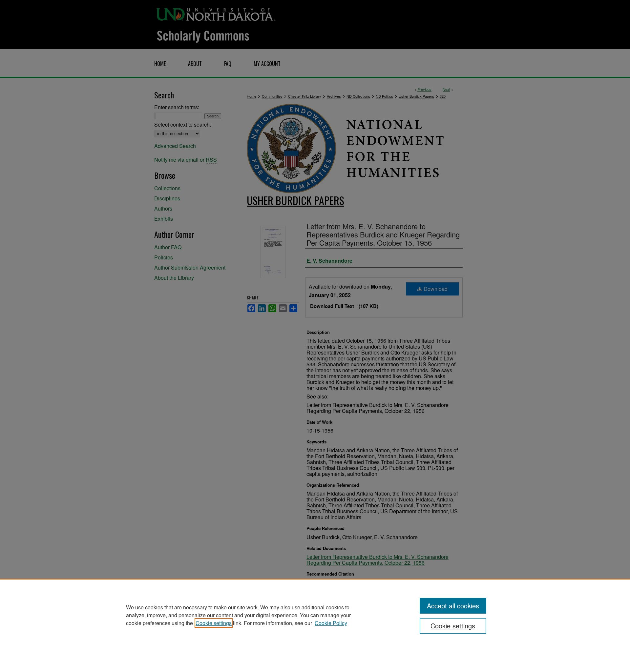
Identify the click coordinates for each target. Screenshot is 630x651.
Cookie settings (214, 623)
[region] (315, 615)
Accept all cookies (453, 605)
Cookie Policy (331, 623)
